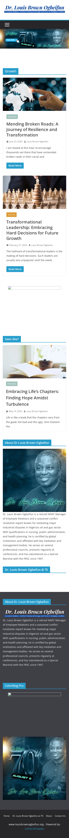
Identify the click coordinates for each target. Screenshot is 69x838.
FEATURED (12, 116)
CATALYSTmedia (34, 828)
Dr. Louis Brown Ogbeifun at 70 (28, 815)
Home (7, 815)
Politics (11, 214)
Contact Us (60, 815)
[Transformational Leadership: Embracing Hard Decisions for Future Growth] (34, 192)
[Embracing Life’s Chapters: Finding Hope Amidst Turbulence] (34, 361)
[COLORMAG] (34, 610)
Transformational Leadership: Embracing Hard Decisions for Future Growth (32, 230)
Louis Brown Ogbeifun (37, 141)
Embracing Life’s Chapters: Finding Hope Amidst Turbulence (32, 397)
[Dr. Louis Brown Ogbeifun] (34, 451)
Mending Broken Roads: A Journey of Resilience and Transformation (32, 129)
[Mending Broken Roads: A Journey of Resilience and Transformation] (34, 94)
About (49, 815)
